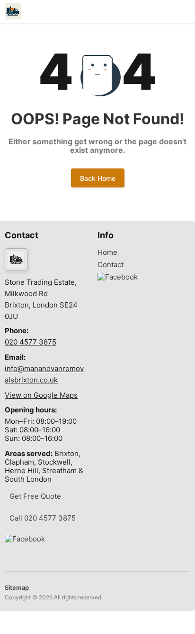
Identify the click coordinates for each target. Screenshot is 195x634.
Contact (111, 265)
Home (107, 252)
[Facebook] (25, 539)
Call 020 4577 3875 (42, 517)
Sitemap (17, 587)
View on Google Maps (41, 395)
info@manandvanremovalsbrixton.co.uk (44, 374)
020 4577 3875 (30, 341)
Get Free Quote (35, 496)
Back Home (97, 178)
